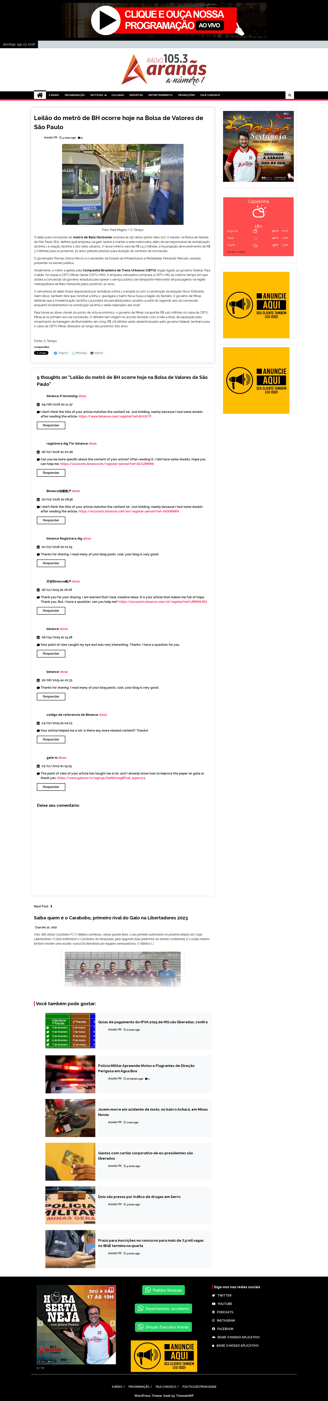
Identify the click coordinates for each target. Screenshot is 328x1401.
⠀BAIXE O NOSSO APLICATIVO (237, 1337)
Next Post (41, 906)
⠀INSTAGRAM (225, 1320)
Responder (51, 425)
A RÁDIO (54, 95)
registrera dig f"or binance (67, 443)
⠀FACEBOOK (224, 1329)
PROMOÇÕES (186, 95)
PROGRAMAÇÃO (75, 95)
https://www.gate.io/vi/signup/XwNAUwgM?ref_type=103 (101, 778)
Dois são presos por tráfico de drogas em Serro (139, 1197)
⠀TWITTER (223, 1295)
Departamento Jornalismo (167, 1308)
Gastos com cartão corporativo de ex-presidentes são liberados (145, 1155)
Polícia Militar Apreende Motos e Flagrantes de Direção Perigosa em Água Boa (146, 1068)
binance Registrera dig (64, 538)
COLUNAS (117, 95)
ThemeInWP (185, 1396)
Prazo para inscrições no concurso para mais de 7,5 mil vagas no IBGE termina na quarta (151, 1243)
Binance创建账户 (59, 491)
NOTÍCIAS (97, 95)
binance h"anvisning (62, 396)
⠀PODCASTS (224, 1312)
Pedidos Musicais (167, 1290)
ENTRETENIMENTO (160, 95)
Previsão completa (236, 252)
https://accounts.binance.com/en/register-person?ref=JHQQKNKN (129, 511)
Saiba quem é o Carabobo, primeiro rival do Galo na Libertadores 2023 (111, 918)
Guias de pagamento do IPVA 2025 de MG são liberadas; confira (153, 1022)
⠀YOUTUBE (223, 1304)
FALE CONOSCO (210, 95)
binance (53, 629)
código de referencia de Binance (72, 715)
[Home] (40, 95)
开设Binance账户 (59, 581)
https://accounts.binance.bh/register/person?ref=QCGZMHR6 (107, 464)
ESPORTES (136, 95)
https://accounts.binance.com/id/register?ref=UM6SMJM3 (163, 602)
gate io (52, 757)
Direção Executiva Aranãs (167, 1327)
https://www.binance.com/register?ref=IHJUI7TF (115, 416)
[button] (40, 1323)
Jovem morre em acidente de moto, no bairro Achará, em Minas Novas (153, 1112)
